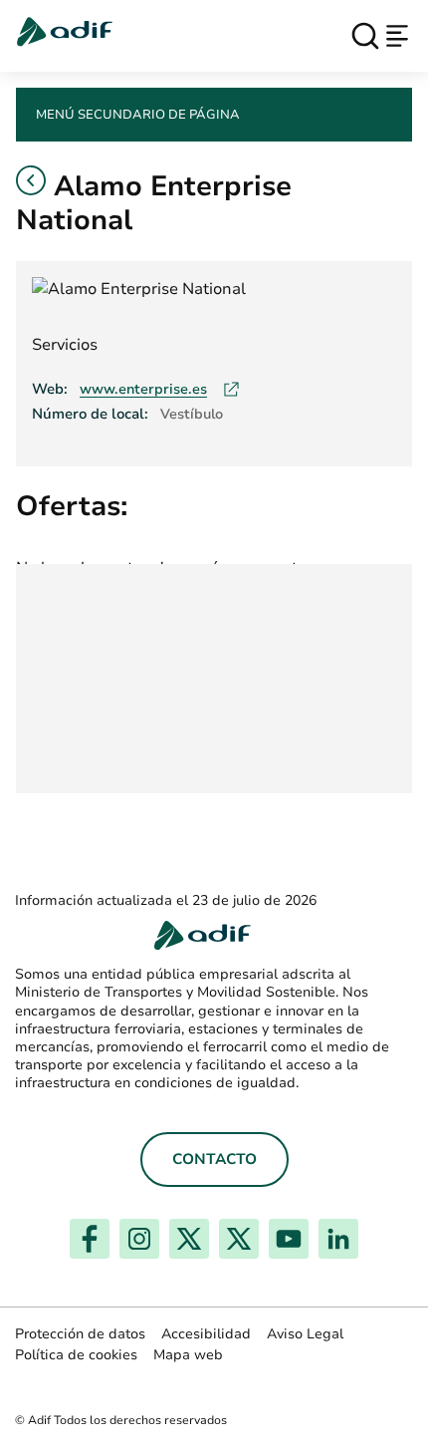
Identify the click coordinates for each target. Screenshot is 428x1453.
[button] (31, 180)
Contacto (214, 1159)
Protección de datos (80, 1333)
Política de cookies (76, 1354)
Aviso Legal (305, 1333)
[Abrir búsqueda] (365, 36)
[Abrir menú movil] (397, 36)
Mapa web (188, 1354)
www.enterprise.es (160, 389)
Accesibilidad (206, 1333)
